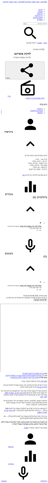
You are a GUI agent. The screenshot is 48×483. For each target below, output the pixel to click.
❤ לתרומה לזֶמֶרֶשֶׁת (40, 300)
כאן (23, 175)
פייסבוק (25, 377)
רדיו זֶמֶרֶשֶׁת (39, 16)
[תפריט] (45, 5)
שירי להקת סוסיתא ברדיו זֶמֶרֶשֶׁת (25, 97)
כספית (26, 428)
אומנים (40, 12)
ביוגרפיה (40, 109)
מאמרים (40, 20)
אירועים (40, 14)
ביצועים (22, 113)
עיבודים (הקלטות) (22, 111)
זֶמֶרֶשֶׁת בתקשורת (16, 377)
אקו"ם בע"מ (42, 387)
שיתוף (8, 78)
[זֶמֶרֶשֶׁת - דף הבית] (44, 381)
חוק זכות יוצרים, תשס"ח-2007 (15, 393)
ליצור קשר (43, 397)
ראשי (45, 43)
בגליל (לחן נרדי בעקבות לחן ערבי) (30, 226)
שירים (41, 10)
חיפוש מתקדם (38, 18)
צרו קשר (31, 377)
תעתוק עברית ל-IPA (19, 375)
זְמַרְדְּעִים (8, 375)
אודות (36, 377)
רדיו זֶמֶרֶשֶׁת (40, 375)
